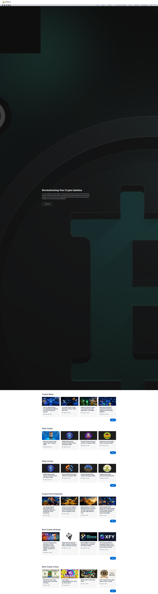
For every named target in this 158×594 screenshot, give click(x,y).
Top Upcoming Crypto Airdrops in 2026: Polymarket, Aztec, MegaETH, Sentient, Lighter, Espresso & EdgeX (49, 546)
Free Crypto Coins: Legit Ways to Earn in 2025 (107, 580)
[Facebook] (2, 5)
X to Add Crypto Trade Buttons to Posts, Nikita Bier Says (69, 409)
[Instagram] (4, 5)
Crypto (102, 5)
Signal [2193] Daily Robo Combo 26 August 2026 (69, 475)
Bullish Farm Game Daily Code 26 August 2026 (107, 442)
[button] (105, 5)
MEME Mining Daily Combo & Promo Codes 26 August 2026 (69, 443)
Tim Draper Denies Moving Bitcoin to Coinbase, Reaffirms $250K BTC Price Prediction (49, 510)
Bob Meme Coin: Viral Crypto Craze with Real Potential (50, 581)
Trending (110, 5)
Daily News (136, 5)
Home (97, 5)
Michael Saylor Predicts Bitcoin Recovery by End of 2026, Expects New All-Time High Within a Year (88, 510)
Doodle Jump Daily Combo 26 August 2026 (107, 475)
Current (130, 5)
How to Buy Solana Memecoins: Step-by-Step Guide (69, 581)
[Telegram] (8, 5)
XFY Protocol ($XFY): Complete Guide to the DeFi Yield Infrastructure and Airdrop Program (107, 545)
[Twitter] (6, 5)
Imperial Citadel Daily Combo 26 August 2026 (88, 475)
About (151, 5)
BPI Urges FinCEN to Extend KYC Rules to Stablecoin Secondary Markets (106, 410)
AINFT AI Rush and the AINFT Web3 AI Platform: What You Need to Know (69, 544)
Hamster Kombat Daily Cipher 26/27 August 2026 (49, 443)
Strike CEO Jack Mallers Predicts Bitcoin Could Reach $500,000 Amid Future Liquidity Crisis (69, 509)
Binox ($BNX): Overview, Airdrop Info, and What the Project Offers (88, 544)
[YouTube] (10, 5)
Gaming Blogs (144, 5)
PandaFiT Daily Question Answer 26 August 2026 (88, 442)
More (113, 420)
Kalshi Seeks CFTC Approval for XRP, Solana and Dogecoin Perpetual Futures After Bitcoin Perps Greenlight (107, 510)
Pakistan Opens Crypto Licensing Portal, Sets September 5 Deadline (88, 409)
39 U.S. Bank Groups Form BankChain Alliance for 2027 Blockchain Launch (50, 410)
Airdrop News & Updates (121, 5)
